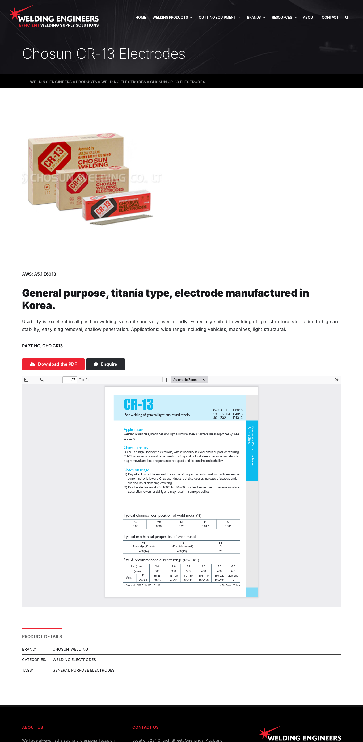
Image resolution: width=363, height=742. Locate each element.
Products (86, 81)
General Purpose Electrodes (84, 670)
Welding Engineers (51, 81)
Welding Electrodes (123, 81)
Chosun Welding (70, 649)
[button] (346, 17)
